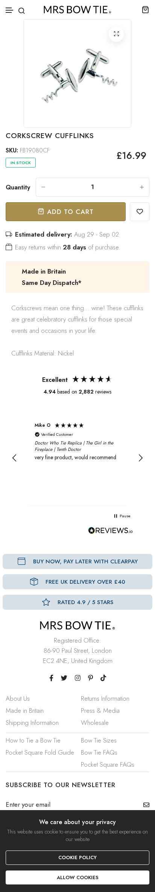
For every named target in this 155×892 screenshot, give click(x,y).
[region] (77, 458)
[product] (116, 34)
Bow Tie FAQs (99, 752)
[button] (10, 10)
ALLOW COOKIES (78, 877)
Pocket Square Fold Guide (40, 752)
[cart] (145, 9)
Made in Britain (25, 710)
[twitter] (64, 678)
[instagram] (78, 678)
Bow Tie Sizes (99, 740)
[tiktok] (103, 678)
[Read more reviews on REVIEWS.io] (110, 532)
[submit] (143, 805)
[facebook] (51, 678)
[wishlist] (139, 211)
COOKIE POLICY (77, 857)
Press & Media (100, 710)
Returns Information (105, 698)
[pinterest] (90, 678)
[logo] (77, 9)
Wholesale (95, 722)
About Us (18, 698)
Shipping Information (32, 722)
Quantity (18, 187)
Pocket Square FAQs (107, 764)
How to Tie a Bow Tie (33, 740)
